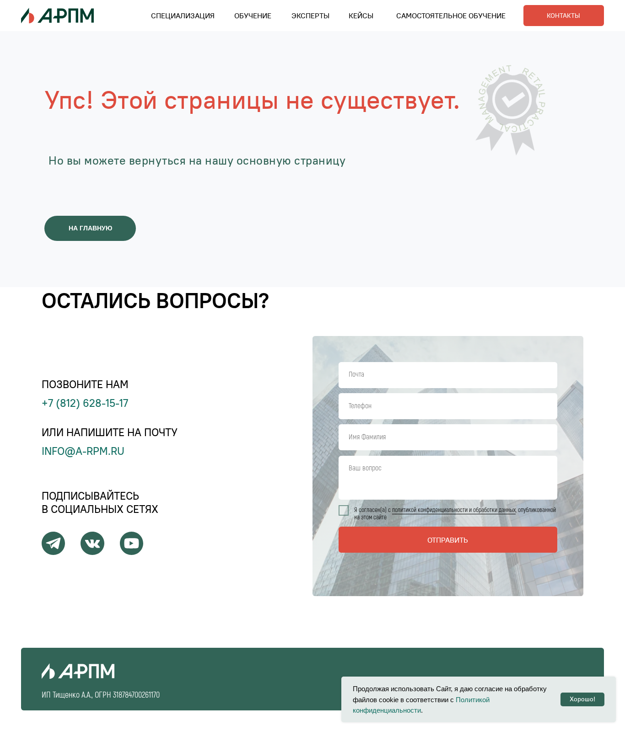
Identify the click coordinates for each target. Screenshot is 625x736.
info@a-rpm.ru (83, 451)
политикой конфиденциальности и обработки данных (454, 510)
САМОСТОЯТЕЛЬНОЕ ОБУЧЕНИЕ (451, 15)
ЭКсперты (310, 15)
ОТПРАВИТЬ (447, 539)
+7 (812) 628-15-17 (85, 403)
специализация (183, 15)
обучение (252, 15)
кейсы (361, 15)
